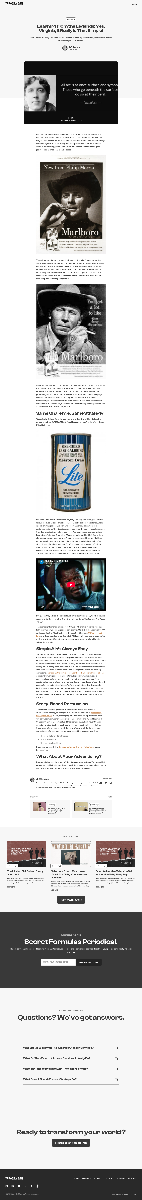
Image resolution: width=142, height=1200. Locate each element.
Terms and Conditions (119, 1194)
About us (86, 1178)
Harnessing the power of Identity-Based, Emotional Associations (75, 673)
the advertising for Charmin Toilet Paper (76, 747)
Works (97, 1178)
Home (76, 1178)
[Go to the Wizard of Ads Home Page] (14, 4)
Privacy (134, 1194)
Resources (108, 1178)
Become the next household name (71, 1143)
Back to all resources (71, 900)
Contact (132, 1178)
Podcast (121, 1178)
